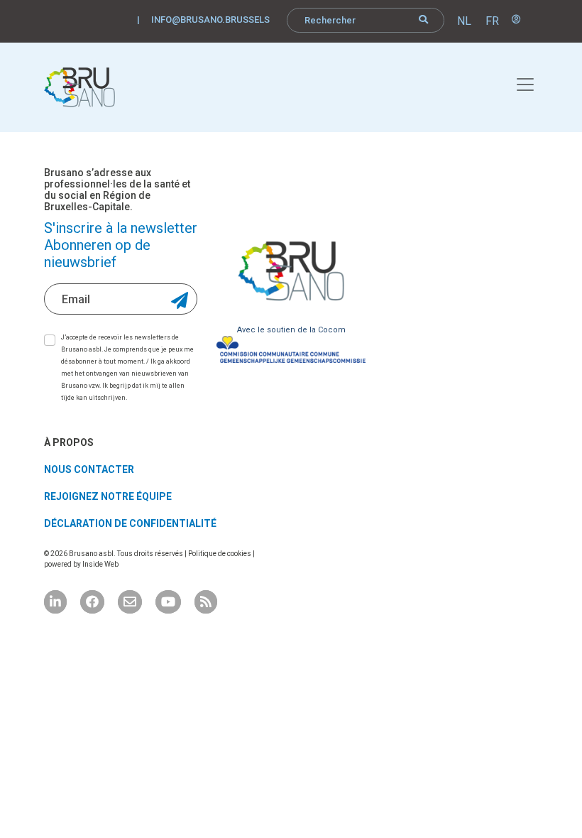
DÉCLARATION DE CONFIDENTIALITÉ (130, 523)
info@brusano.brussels (210, 19)
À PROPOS (69, 442)
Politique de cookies (220, 553)
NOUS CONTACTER (89, 469)
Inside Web (100, 564)
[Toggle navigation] (517, 82)
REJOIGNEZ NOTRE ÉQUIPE (108, 496)
